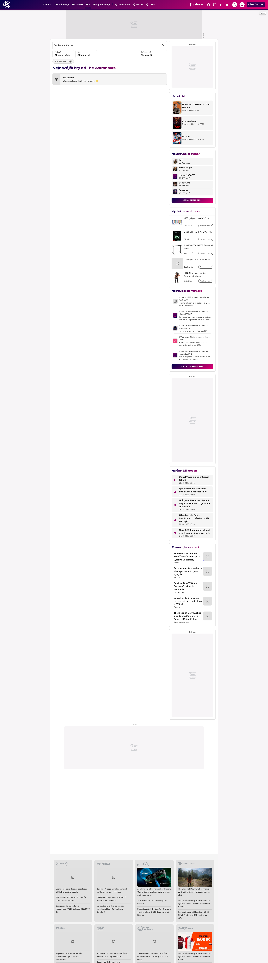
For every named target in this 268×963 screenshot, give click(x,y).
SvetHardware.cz (181, 622)
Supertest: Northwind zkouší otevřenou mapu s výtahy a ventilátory (187, 557)
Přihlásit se (256, 4)
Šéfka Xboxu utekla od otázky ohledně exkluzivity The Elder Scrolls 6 (110, 909)
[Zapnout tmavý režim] (242, 4)
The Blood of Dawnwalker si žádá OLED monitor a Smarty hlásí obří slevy (187, 616)
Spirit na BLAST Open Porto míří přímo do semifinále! (185, 586)
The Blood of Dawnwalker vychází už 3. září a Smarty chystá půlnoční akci (194, 892)
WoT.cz (177, 563)
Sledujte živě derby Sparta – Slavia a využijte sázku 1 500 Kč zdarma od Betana (154, 912)
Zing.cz (177, 607)
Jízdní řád (178, 96)
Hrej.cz (177, 578)
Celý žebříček (192, 200)
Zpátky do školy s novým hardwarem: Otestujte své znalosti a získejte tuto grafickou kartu (154, 892)
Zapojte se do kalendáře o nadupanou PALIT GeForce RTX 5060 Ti (73, 909)
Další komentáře (192, 367)
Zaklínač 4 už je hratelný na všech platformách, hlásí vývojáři (188, 571)
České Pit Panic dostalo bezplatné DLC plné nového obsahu (71, 890)
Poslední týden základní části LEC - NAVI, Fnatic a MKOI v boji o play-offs (194, 915)
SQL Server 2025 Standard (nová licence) (152, 902)
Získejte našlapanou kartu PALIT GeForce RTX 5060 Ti (111, 899)
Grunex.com (179, 592)
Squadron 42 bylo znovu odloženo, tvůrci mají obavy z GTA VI (188, 601)
